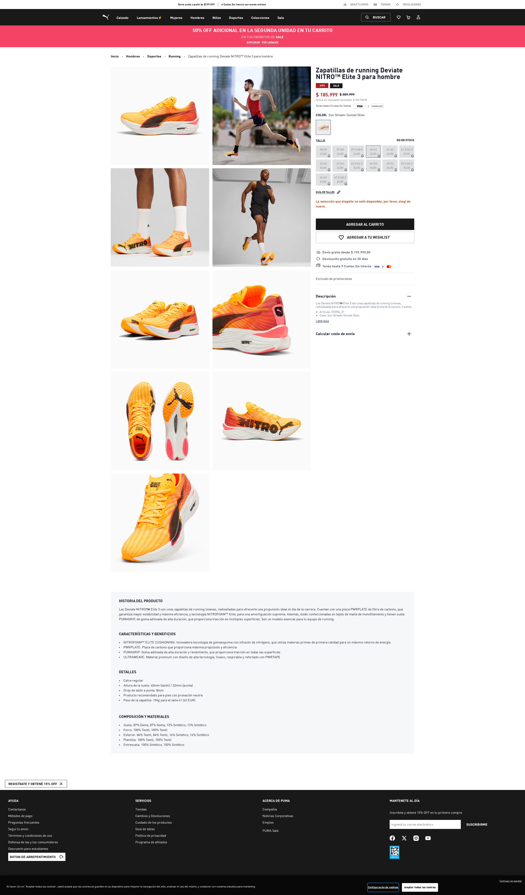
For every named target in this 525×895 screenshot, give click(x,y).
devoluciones (412, 4)
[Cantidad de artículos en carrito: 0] (408, 17)
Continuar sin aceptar (511, 880)
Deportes (236, 17)
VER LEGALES (270, 42)
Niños (216, 17)
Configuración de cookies (383, 887)
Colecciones (260, 17)
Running (175, 56)
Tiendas (385, 4)
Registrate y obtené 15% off (32, 784)
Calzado (122, 17)
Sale (280, 17)
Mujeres (176, 17)
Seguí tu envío (359, 4)
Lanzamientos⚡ (149, 17)
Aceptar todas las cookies (420, 887)
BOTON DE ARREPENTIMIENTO (33, 857)
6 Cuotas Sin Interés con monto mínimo (243, 4)
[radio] (323, 127)
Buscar (379, 17)
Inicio (115, 56)
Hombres (197, 17)
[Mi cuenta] (418, 17)
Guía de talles (325, 192)
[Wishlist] (399, 17)
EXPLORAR (253, 42)
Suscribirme (476, 824)
